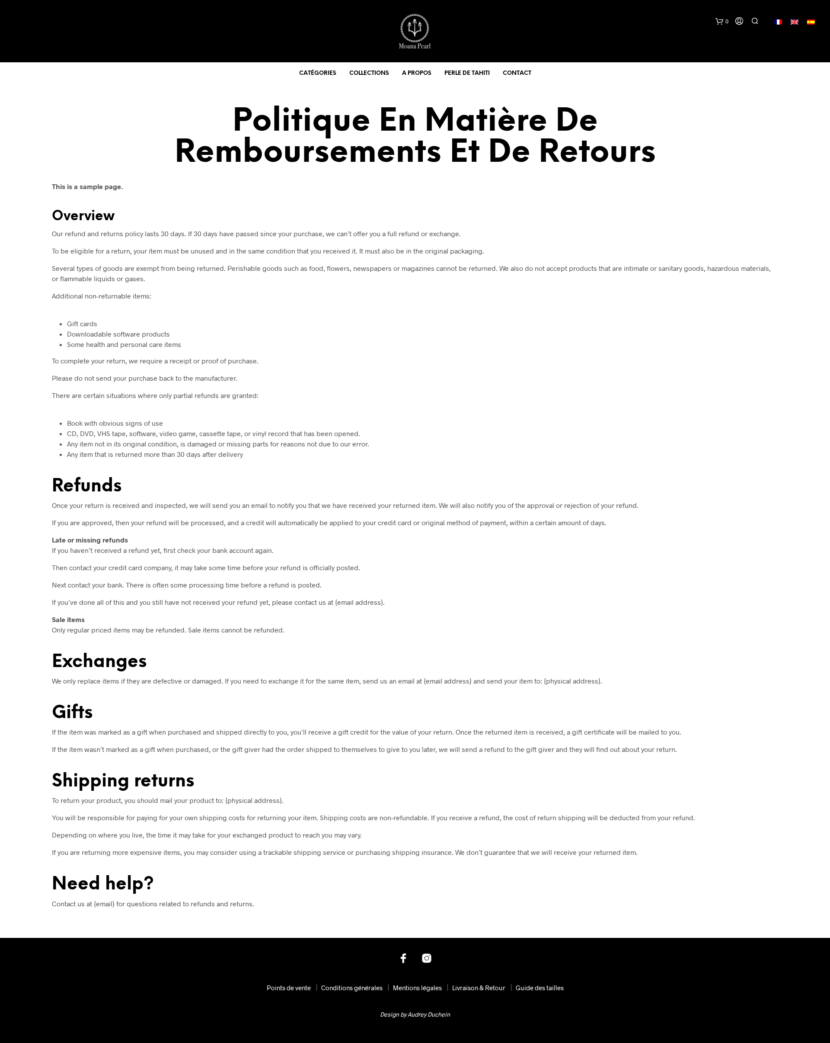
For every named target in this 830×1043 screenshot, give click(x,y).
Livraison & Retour (478, 988)
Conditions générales (352, 988)
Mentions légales (417, 988)
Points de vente (289, 988)
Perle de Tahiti (467, 73)
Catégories (317, 73)
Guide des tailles (540, 988)
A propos (416, 73)
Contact (517, 73)
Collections (369, 73)
